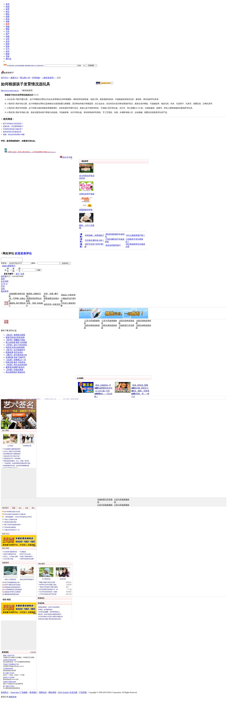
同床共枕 (9, 362)
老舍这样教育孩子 (113, 245)
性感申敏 (9, 357)
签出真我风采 (11, 372)
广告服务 (24, 692)
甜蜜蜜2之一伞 (20, 360)
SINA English (63, 692)
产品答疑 (83, 692)
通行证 (8, 59)
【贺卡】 (9, 350)
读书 (7, 41)
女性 (7, 39)
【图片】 (9, 355)
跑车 (15, 362)
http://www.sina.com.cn (10, 90)
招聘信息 (43, 692)
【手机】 (9, 345)
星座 (7, 46)
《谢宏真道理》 (48, 78)
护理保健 (36, 78)
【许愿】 (9, 370)
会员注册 (73, 692)
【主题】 (9, 360)
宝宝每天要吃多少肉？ (94, 240)
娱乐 (7, 12)
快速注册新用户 (8, 266)
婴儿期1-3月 (25, 78)
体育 (7, 9)
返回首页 (5, 291)
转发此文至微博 (66, 157)
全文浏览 (5, 281)
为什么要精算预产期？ (135, 235)
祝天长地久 (18, 352)
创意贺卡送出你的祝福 (15, 347)
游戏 (7, 36)
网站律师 (52, 692)
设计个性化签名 (20, 345)
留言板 (4, 276)
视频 (7, 26)
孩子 (18, 274)
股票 (7, 17)
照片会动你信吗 (20, 365)
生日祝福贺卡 (19, 350)
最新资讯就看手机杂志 (15, 367)
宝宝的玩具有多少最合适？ (13, 129)
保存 (3, 279)
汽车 (7, 31)
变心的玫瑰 (10, 342)
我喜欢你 (21, 372)
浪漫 (15, 357)
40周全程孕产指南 (86, 194)
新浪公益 (13, 330)
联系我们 (33, 692)
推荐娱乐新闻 (19, 335)
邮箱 (7, 54)
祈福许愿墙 (18, 370)
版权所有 (13, 697)
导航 (7, 56)
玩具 (22, 274)
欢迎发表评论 (23, 253)
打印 (3, 286)
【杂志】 (9, 335)
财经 (7, 14)
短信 (7, 51)
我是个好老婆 (21, 342)
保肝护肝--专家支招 (52, 304)
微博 (7, 24)
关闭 (3, 289)
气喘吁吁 (22, 357)
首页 (7, 4)
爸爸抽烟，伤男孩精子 (94, 235)
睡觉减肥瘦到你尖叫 (103, 388)
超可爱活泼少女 (20, 355)
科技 (7, 19)
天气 (7, 49)
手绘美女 (22, 362)
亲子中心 (5, 78)
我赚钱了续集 (19, 340)
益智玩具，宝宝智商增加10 (13, 126)
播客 (7, 29)
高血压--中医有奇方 (69, 295)
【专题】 (9, 365)
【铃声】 (9, 340)
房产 (7, 34)
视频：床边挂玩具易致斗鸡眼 (14, 134)
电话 (8, 276)
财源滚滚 (9, 352)
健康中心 (14, 78)
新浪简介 (5, 692)
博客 (7, 21)
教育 (7, 44)
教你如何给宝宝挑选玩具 (12, 132)
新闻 (7, 7)
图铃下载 (5, 330)
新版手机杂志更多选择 (15, 337)
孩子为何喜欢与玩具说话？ (13, 124)
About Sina (14, 692)
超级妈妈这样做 (85, 210)
